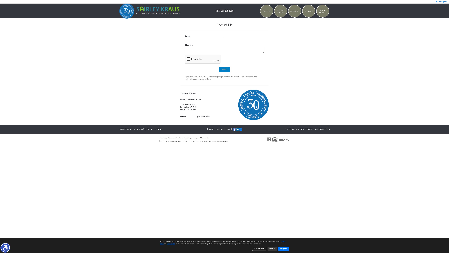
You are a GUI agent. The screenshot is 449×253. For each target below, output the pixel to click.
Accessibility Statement (208, 141)
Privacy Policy (183, 141)
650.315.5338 (224, 11)
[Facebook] (234, 129)
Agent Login (193, 138)
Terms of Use (194, 141)
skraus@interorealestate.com (218, 129)
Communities (308, 11)
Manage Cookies (259, 248)
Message (189, 45)
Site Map (184, 138)
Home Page (163, 138)
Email (187, 36)
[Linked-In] (237, 129)
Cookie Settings (222, 141)
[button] (5, 247)
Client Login (204, 138)
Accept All (283, 248)
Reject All (272, 248)
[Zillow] (240, 129)
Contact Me (174, 138)
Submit (224, 69)
